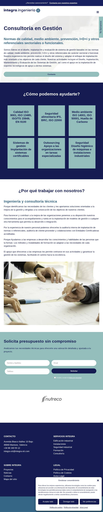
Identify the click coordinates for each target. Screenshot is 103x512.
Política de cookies (56, 507)
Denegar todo (68, 501)
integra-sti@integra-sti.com (16, 451)
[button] (98, 480)
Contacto (8, 476)
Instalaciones (59, 444)
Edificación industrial (63, 441)
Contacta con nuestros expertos (63, 3)
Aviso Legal (84, 507)
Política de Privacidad (63, 469)
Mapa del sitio (10, 479)
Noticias (7, 473)
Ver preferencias (89, 501)
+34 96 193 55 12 (12, 448)
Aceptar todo (48, 501)
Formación (58, 450)
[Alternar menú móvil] (98, 12)
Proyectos (8, 469)
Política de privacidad (71, 507)
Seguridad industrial (62, 447)
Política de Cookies (62, 473)
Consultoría (58, 453)
